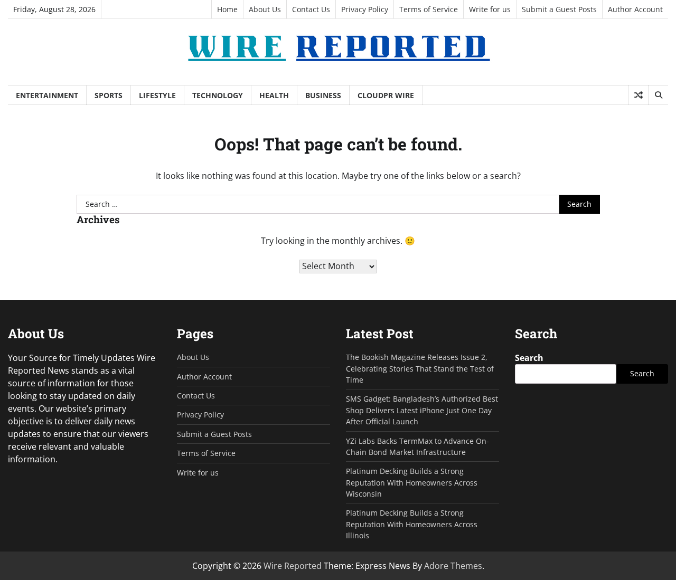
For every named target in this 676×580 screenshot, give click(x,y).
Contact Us (311, 9)
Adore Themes (453, 566)
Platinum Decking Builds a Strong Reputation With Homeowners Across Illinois (411, 524)
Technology (217, 95)
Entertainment (47, 95)
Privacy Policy (364, 9)
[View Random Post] (638, 95)
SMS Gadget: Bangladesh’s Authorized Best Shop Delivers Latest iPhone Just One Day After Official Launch (422, 410)
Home (227, 9)
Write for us (490, 9)
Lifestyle (157, 95)
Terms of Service (428, 9)
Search (529, 358)
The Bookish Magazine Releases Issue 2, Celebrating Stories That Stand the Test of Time (420, 368)
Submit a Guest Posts (559, 9)
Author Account (635, 9)
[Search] (658, 95)
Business (323, 95)
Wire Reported (293, 566)
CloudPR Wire (386, 95)
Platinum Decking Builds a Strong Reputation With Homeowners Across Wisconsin (411, 482)
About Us (265, 9)
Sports (109, 95)
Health (274, 95)
